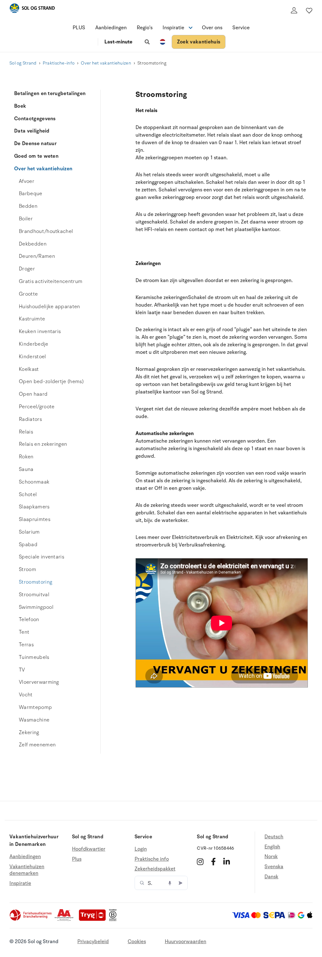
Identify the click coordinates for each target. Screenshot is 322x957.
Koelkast (29, 369)
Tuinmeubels (34, 657)
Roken (26, 456)
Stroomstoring (35, 582)
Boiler (26, 218)
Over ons (212, 27)
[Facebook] (213, 861)
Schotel (28, 494)
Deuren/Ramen (37, 256)
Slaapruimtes (34, 519)
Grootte (28, 294)
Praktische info (152, 859)
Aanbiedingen (111, 27)
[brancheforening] (31, 919)
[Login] (294, 10)
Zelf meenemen (37, 744)
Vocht (26, 694)
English (272, 846)
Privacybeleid (93, 941)
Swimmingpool (36, 607)
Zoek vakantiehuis (198, 41)
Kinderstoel (32, 356)
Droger (27, 268)
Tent (24, 632)
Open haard (33, 394)
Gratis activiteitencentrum (50, 281)
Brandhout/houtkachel (46, 231)
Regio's (145, 27)
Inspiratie (20, 883)
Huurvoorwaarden (185, 941)
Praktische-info (59, 63)
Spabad (28, 544)
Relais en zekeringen (43, 444)
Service (241, 27)
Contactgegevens (35, 118)
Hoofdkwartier (88, 849)
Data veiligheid (32, 130)
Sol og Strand (22, 63)
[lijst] (309, 10)
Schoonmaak (34, 482)
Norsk (271, 856)
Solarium (29, 532)
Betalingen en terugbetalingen (50, 93)
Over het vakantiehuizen (106, 63)
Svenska (273, 866)
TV (22, 669)
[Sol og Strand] (32, 9)
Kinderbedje (33, 344)
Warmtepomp (35, 707)
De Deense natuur (35, 143)
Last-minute (118, 41)
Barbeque (30, 193)
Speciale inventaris (41, 556)
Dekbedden (33, 244)
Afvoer (26, 181)
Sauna (26, 469)
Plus (76, 859)
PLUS (79, 27)
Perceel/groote (36, 406)
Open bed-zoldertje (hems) (51, 381)
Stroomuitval (34, 594)
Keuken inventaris (40, 331)
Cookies (137, 941)
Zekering (29, 732)
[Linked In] (226, 861)
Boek (20, 106)
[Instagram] (200, 861)
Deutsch (273, 837)
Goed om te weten (36, 156)
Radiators (30, 419)
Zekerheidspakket (155, 868)
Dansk (271, 876)
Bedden (28, 206)
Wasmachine (34, 719)
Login (141, 849)
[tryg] (94, 919)
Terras (26, 644)
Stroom (27, 569)
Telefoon (29, 619)
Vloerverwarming (39, 682)
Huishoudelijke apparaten (49, 306)
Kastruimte (32, 318)
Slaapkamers (34, 506)
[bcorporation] (114, 919)
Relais (26, 431)
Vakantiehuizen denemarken (26, 870)
